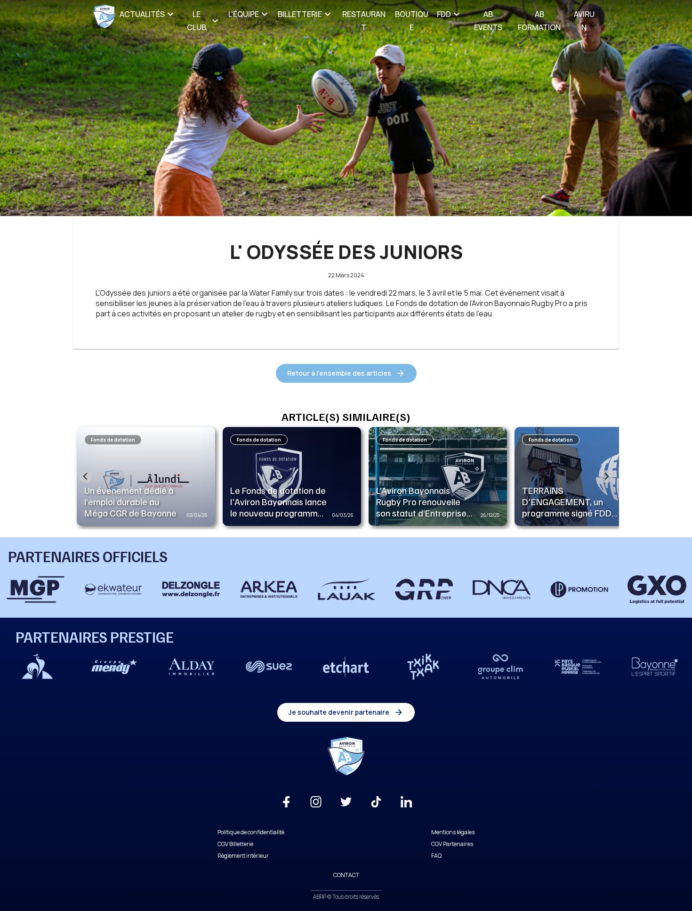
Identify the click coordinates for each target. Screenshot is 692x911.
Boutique (411, 20)
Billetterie (300, 14)
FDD (444, 14)
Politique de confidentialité (250, 832)
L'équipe (243, 14)
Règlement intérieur (243, 856)
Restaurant (364, 20)
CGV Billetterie (235, 844)
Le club (196, 20)
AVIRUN (584, 20)
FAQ (436, 856)
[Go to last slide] (85, 476)
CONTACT (346, 875)
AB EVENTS (488, 20)
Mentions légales (453, 832)
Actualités (142, 14)
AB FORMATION (539, 20)
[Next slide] (606, 476)
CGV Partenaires (452, 844)
